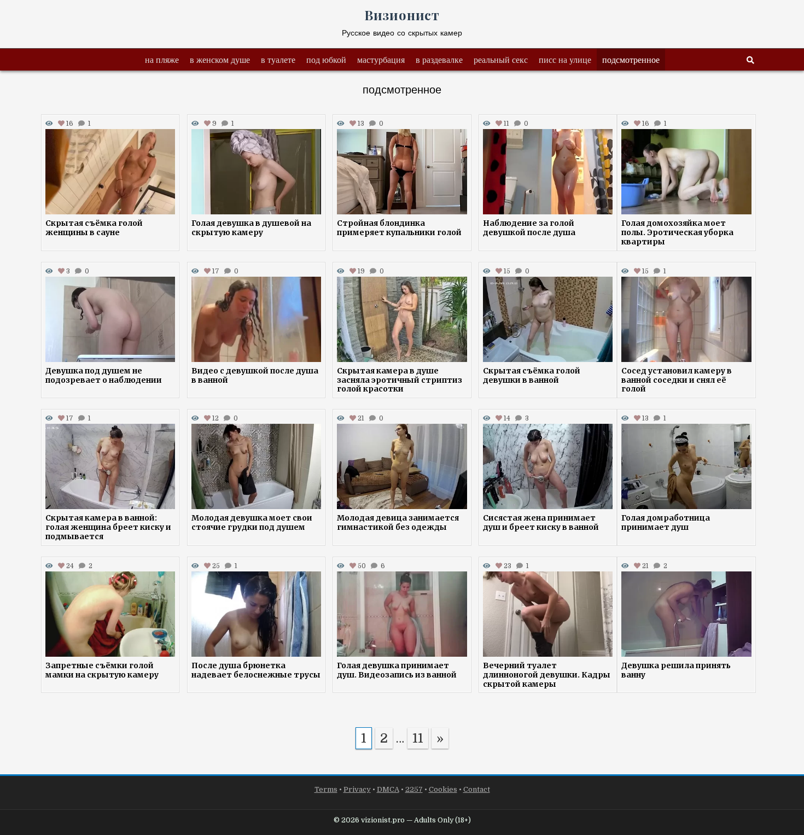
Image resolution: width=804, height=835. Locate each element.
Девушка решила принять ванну (676, 670)
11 (417, 738)
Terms (325, 789)
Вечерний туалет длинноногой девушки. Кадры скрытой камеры (546, 675)
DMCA (388, 789)
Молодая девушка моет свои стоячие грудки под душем (251, 522)
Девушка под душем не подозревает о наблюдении (103, 375)
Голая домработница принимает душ (665, 522)
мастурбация (381, 59)
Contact (476, 789)
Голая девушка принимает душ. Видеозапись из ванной (397, 670)
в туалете (278, 59)
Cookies (443, 789)
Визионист (402, 15)
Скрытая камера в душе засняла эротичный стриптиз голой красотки (399, 380)
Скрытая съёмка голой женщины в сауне (94, 227)
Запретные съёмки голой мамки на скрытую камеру (102, 670)
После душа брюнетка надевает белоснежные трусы (256, 670)
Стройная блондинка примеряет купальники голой (399, 227)
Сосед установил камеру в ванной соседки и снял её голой (676, 380)
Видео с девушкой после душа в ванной (254, 375)
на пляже (162, 59)
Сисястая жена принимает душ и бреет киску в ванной (541, 522)
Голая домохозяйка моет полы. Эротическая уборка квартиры (677, 232)
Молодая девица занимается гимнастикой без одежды (398, 522)
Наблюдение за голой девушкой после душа (529, 227)
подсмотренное (631, 59)
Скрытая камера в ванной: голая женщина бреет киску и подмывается (108, 527)
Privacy (357, 789)
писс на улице (565, 59)
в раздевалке (439, 59)
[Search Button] (750, 60)
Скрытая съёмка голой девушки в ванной (531, 375)
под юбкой (326, 59)
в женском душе (220, 59)
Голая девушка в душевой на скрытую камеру (251, 227)
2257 (414, 789)
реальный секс (501, 59)
